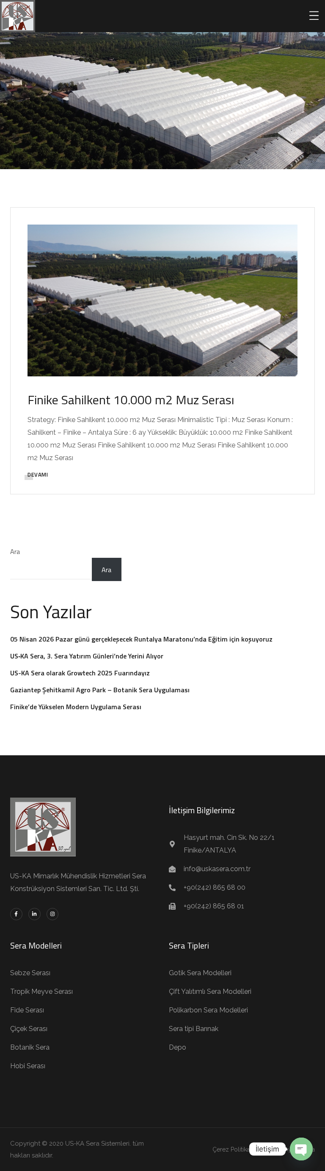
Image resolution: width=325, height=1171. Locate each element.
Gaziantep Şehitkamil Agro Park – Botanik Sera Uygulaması (100, 690)
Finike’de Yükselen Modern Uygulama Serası (75, 707)
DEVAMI (38, 474)
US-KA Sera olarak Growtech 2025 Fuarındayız (80, 673)
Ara (15, 551)
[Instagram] (53, 914)
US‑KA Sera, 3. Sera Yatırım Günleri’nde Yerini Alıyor (86, 656)
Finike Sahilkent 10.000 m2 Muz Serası (131, 399)
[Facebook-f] (16, 914)
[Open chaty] (301, 1149)
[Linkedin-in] (34, 914)
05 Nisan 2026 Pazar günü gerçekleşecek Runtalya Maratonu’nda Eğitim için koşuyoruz (141, 639)
